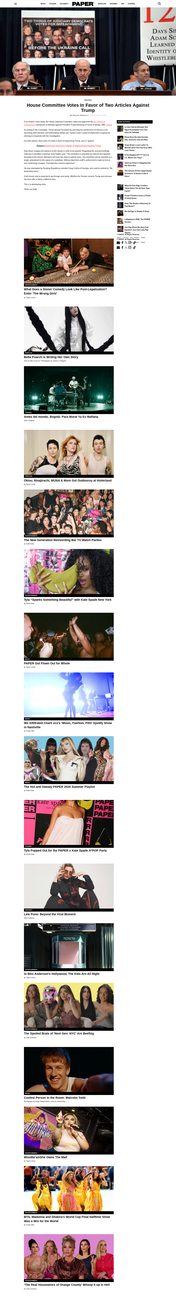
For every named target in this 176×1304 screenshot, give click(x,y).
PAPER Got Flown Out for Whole (47, 663)
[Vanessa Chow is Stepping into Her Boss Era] (120, 165)
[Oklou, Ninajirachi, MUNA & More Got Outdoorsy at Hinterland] (69, 452)
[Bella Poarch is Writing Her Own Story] (69, 329)
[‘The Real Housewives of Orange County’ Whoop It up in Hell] (69, 1256)
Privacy (136, 237)
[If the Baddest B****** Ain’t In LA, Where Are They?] (120, 157)
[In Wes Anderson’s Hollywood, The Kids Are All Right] (69, 945)
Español (131, 4)
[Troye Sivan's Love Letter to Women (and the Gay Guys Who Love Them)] (120, 147)
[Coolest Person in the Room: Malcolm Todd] (69, 1069)
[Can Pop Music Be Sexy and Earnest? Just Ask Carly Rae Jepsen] (120, 229)
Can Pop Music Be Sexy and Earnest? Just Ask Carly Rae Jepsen (136, 230)
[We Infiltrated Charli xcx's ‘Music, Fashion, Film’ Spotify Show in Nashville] (69, 694)
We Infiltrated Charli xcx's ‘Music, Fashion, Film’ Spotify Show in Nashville (68, 725)
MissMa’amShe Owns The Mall (45, 1157)
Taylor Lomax (30, 297)
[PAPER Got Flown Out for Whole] (69, 635)
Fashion (52, 4)
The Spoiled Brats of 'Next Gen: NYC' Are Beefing (59, 1033)
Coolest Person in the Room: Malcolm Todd (54, 1097)
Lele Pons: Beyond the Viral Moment (50, 914)
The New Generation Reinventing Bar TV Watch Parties (63, 540)
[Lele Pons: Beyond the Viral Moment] (69, 886)
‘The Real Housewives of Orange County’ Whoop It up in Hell (67, 1284)
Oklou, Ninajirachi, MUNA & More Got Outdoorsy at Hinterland (68, 480)
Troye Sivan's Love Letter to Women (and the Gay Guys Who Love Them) (138, 147)
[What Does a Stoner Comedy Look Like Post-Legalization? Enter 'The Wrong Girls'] (69, 261)
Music (43, 4)
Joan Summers (31, 1037)
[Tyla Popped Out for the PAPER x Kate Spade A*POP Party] (69, 822)
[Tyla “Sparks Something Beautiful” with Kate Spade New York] (69, 571)
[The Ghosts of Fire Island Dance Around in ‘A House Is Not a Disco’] (120, 173)
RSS (131, 237)
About (119, 237)
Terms (143, 237)
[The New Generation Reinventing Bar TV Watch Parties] (69, 511)
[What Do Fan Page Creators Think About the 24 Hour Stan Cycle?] (120, 187)
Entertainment (31, 285)
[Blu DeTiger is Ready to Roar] (120, 213)
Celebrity (64, 4)
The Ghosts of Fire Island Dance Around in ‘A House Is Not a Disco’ (138, 173)
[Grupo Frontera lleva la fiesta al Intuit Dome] (120, 197)
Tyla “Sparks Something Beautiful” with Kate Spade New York (67, 599)
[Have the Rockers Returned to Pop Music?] (120, 205)
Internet (114, 4)
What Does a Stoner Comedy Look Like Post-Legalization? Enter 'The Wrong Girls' (65, 291)
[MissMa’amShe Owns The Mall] (69, 1129)
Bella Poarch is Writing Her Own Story (51, 357)
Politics (88, 100)
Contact (125, 237)
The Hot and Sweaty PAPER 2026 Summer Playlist (59, 786)
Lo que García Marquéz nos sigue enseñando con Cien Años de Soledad (136, 129)
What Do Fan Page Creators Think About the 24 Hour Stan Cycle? (137, 188)
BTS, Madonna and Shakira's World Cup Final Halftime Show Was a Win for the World (67, 1219)
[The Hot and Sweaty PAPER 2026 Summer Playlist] (69, 758)
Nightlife (102, 4)
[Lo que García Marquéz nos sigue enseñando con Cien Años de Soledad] (120, 129)
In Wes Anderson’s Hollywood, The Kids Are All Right (61, 973)
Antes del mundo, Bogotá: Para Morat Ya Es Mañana (61, 416)
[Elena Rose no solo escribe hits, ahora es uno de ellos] (120, 139)
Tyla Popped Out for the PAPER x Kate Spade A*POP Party (65, 850)
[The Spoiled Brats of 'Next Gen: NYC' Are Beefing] (69, 1005)
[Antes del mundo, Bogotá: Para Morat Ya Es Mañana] (69, 388)
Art (122, 4)
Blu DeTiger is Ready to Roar (137, 211)
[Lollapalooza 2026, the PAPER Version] (120, 221)
